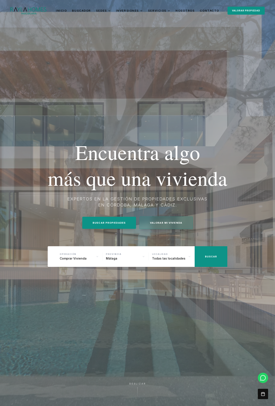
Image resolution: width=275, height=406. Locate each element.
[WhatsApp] (263, 377)
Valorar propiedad (246, 10)
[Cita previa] (263, 394)
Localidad (160, 254)
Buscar (211, 256)
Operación (68, 254)
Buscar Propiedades (109, 222)
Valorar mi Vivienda (166, 222)
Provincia (114, 254)
